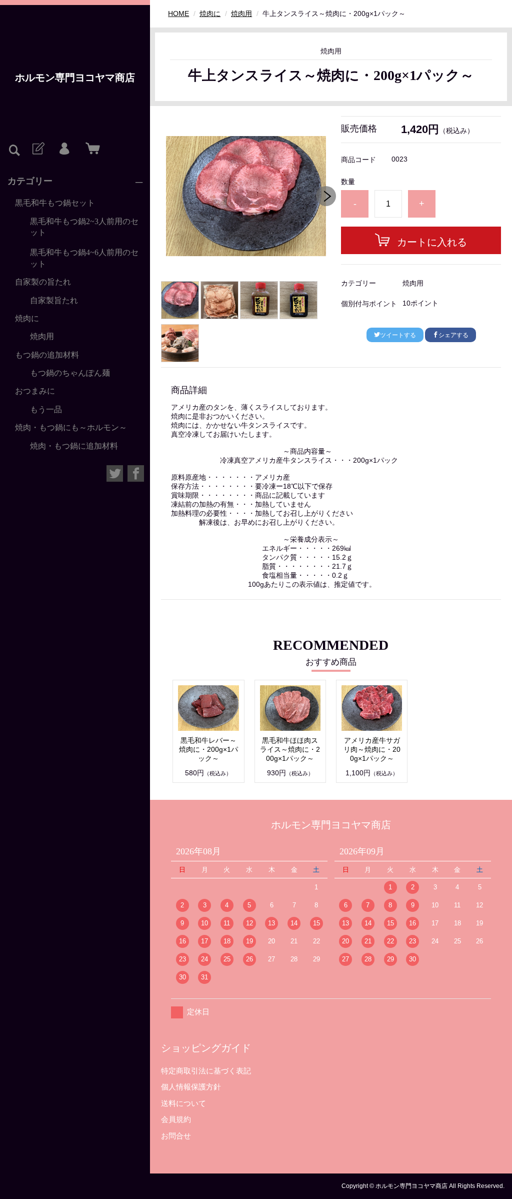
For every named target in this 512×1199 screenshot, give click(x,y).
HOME (178, 14)
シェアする (453, 335)
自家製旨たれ (54, 300)
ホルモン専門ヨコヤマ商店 (75, 78)
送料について (183, 1103)
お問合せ (176, 1135)
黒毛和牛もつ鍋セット (55, 203)
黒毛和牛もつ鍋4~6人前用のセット (84, 258)
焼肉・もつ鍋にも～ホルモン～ (71, 427)
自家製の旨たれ (43, 282)
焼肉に (27, 318)
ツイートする (398, 335)
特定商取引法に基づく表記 (206, 1070)
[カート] (90, 149)
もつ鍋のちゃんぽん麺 (70, 373)
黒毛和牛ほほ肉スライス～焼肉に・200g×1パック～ (290, 749)
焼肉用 (42, 336)
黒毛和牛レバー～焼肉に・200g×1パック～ (208, 749)
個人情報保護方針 (191, 1086)
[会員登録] (37, 149)
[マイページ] (64, 149)
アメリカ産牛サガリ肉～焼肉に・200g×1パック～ (372, 749)
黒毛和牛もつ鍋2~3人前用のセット (84, 227)
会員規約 (176, 1119)
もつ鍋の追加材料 (47, 355)
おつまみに (35, 391)
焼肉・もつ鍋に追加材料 (74, 446)
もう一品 (46, 409)
